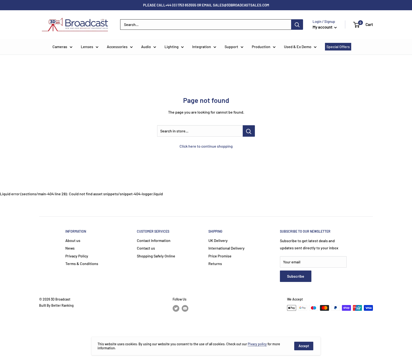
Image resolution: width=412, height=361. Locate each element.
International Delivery (226, 248)
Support (231, 46)
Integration (201, 46)
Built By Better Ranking (56, 305)
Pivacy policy (257, 344)
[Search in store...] (249, 131)
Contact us (146, 248)
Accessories (117, 46)
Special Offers (338, 46)
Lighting (172, 46)
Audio (146, 46)
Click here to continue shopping (206, 146)
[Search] (297, 24)
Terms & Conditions (81, 263)
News (70, 248)
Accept (304, 346)
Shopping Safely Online (156, 256)
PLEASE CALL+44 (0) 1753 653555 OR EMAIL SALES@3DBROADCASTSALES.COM (206, 5)
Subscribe (295, 276)
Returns (215, 263)
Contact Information (153, 240)
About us (72, 240)
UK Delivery (218, 240)
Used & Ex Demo (297, 46)
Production (261, 46)
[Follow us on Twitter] (176, 308)
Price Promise (220, 256)
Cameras (59, 46)
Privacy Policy (76, 256)
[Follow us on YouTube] (185, 308)
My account (323, 27)
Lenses (87, 46)
